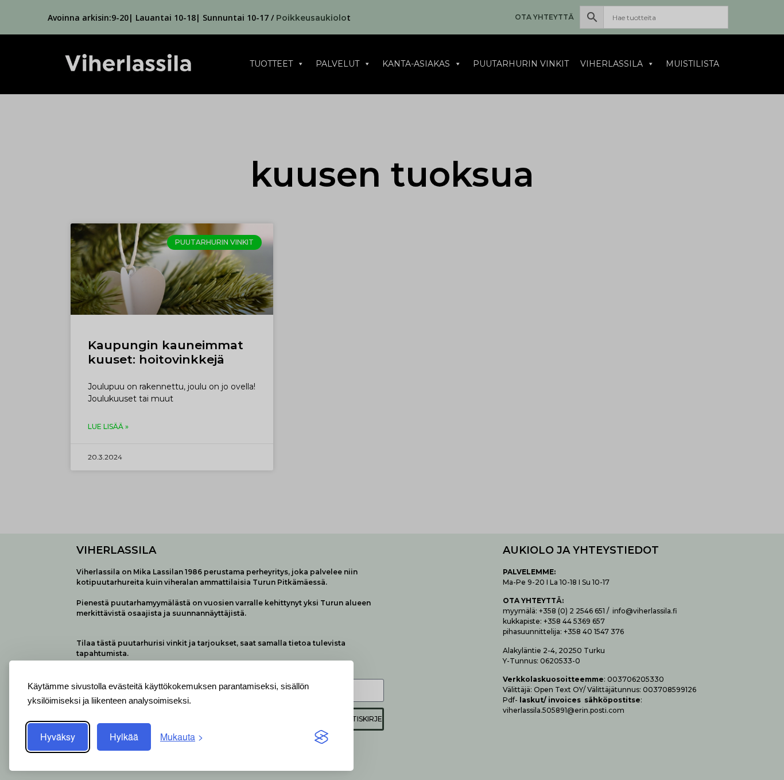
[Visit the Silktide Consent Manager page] (321, 737)
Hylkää (124, 736)
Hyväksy (57, 736)
